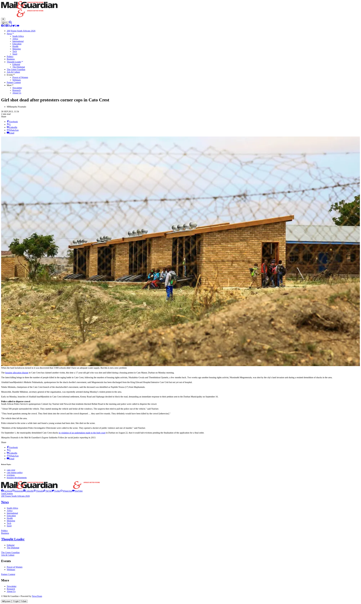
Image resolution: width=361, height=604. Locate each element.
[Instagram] (4, 26)
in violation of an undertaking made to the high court (82, 433)
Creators (9, 493)
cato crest (11, 470)
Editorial (10, 545)
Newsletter (11, 586)
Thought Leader (13, 539)
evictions (11, 475)
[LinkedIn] (7, 26)
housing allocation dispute (16, 372)
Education (11, 515)
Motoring (11, 521)
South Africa (12, 508)
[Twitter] (13, 26)
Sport (9, 526)
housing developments (17, 477)
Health (10, 518)
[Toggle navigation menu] (3, 19)
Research (11, 589)
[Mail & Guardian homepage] (180, 9)
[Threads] (9, 26)
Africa (9, 510)
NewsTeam (37, 596)
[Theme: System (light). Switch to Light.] (5, 23)
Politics (4, 530)
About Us (11, 591)
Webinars (11, 569)
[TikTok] (11, 26)
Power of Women (14, 567)
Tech (9, 523)
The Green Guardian (10, 552)
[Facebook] (2, 26)
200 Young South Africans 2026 (15, 496)
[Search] (10, 23)
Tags (3, 493)
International (12, 513)
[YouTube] (18, 26)
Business (5, 533)
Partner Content (8, 574)
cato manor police (15, 472)
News (5, 502)
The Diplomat (13, 547)
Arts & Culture (7, 555)
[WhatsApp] (16, 26)
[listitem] (6, 491)
